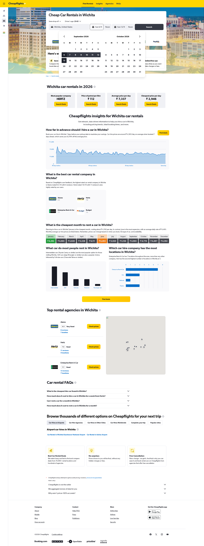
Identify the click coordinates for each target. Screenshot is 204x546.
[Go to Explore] (4, 25)
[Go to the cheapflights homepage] (17, 3)
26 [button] (98, 66)
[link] (61, 104)
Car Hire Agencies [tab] (76, 423)
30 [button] (81, 72)
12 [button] (98, 55)
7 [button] (69, 55)
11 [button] (92, 55)
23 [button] (81, 66)
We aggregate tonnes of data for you (62, 489)
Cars (47, 76)
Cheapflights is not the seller (59, 485)
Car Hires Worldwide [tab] (118, 423)
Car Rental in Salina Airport (97, 435)
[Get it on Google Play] (154, 512)
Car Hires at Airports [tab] (56, 423)
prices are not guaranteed (94, 478)
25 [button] (92, 66)
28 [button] (70, 72)
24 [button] (87, 66)
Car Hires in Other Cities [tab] (97, 423)
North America (55, 76)
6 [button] (64, 55)
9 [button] (81, 55)
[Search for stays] (4, 15)
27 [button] (64, 72)
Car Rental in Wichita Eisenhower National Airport (66, 435)
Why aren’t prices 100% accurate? (61, 493)
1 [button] (75, 49)
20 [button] (64, 66)
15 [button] (75, 60)
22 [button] (75, 66)
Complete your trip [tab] (138, 423)
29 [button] (75, 72)
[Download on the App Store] (154, 517)
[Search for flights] (4, 11)
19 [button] (98, 60)
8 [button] (75, 55)
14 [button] (70, 60)
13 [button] (64, 60)
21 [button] (70, 66)
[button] (4, 3)
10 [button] (87, 55)
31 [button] (140, 72)
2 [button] (81, 49)
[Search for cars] (4, 20)
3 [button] (86, 49)
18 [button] (92, 60)
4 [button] (92, 49)
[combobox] (55, 21)
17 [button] (87, 60)
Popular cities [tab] (155, 423)
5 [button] (98, 49)
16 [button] (81, 60)
